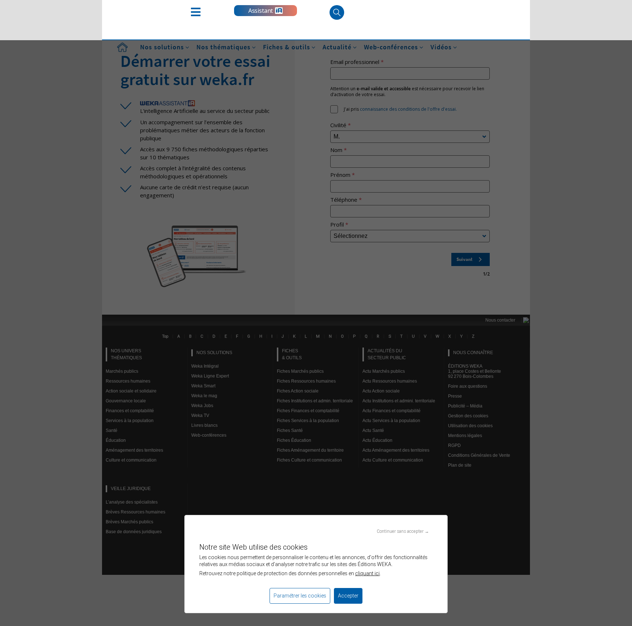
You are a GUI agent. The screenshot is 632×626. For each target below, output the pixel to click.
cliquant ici (367, 573)
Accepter (348, 595)
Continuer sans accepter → (403, 531)
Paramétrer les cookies (300, 595)
